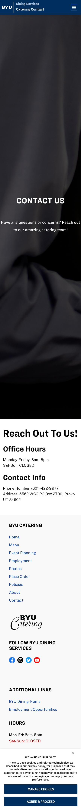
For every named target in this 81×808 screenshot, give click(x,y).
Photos (15, 568)
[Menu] (74, 7)
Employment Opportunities (33, 709)
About (14, 592)
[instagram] (20, 660)
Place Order (19, 576)
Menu (14, 545)
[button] (73, 753)
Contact (16, 600)
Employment (20, 560)
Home (14, 537)
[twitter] (29, 660)
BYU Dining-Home (24, 701)
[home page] (7, 7)
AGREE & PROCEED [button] (41, 801)
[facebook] (12, 660)
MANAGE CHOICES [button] (41, 789)
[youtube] (37, 660)
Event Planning (22, 552)
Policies (16, 584)
